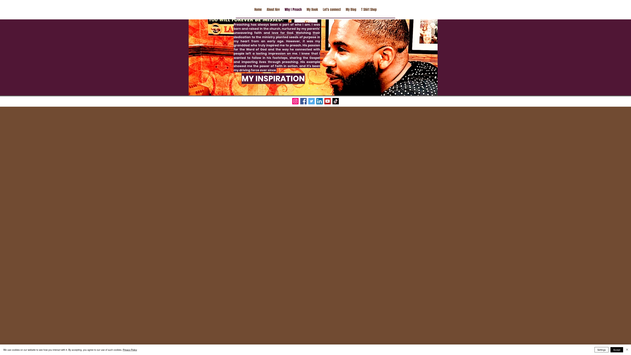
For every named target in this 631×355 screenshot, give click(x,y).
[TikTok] (335, 101)
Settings (601, 349)
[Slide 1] (309, 88)
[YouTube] (327, 101)
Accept (616, 349)
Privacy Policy (130, 349)
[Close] (627, 349)
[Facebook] (303, 101)
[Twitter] (311, 101)
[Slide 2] (313, 88)
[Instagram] (295, 101)
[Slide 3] (317, 88)
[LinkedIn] (319, 101)
